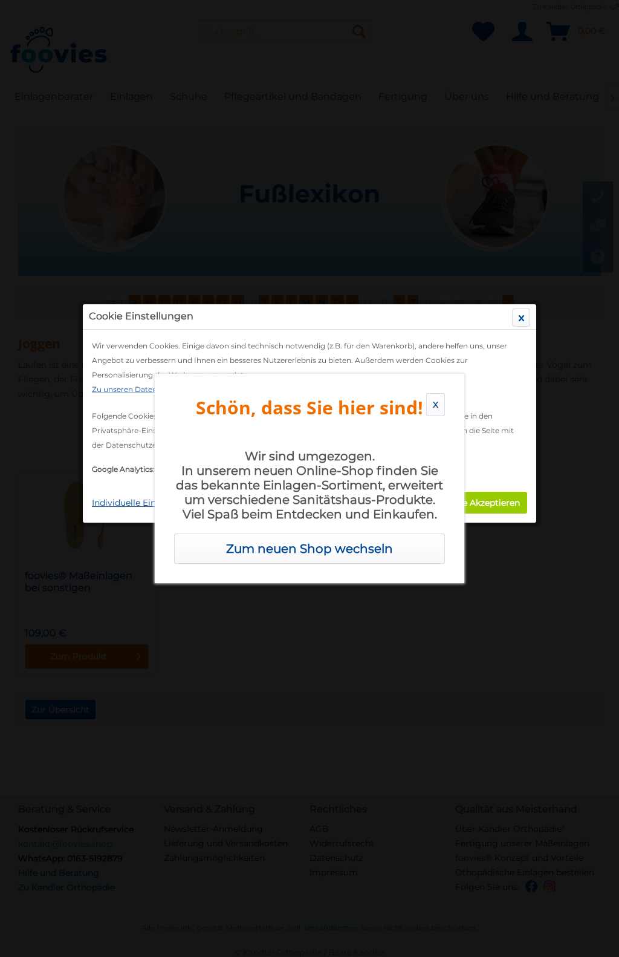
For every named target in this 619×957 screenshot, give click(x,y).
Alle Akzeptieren (486, 502)
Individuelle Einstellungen (146, 502)
